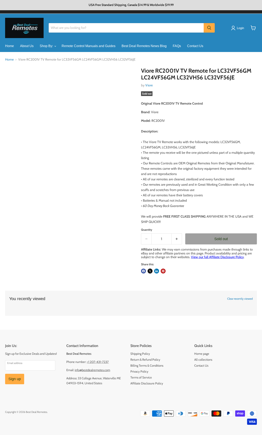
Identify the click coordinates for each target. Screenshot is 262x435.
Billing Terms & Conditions (146, 365)
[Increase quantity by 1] (177, 239)
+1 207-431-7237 (98, 362)
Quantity (146, 229)
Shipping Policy (140, 354)
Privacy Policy (139, 371)
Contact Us (195, 46)
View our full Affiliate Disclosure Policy (217, 257)
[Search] (209, 28)
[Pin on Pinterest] (163, 271)
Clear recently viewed (240, 298)
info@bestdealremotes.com (92, 370)
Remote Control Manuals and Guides (88, 46)
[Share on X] (150, 271)
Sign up (14, 379)
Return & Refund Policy (145, 360)
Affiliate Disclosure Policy (146, 383)
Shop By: (47, 46)
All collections (203, 360)
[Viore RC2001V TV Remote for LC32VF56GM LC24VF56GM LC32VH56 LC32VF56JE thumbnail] (13, 79)
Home (9, 46)
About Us (27, 46)
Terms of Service (141, 377)
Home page (201, 354)
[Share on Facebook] (143, 271)
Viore (149, 85)
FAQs (177, 46)
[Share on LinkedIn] (156, 271)
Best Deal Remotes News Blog (144, 46)
